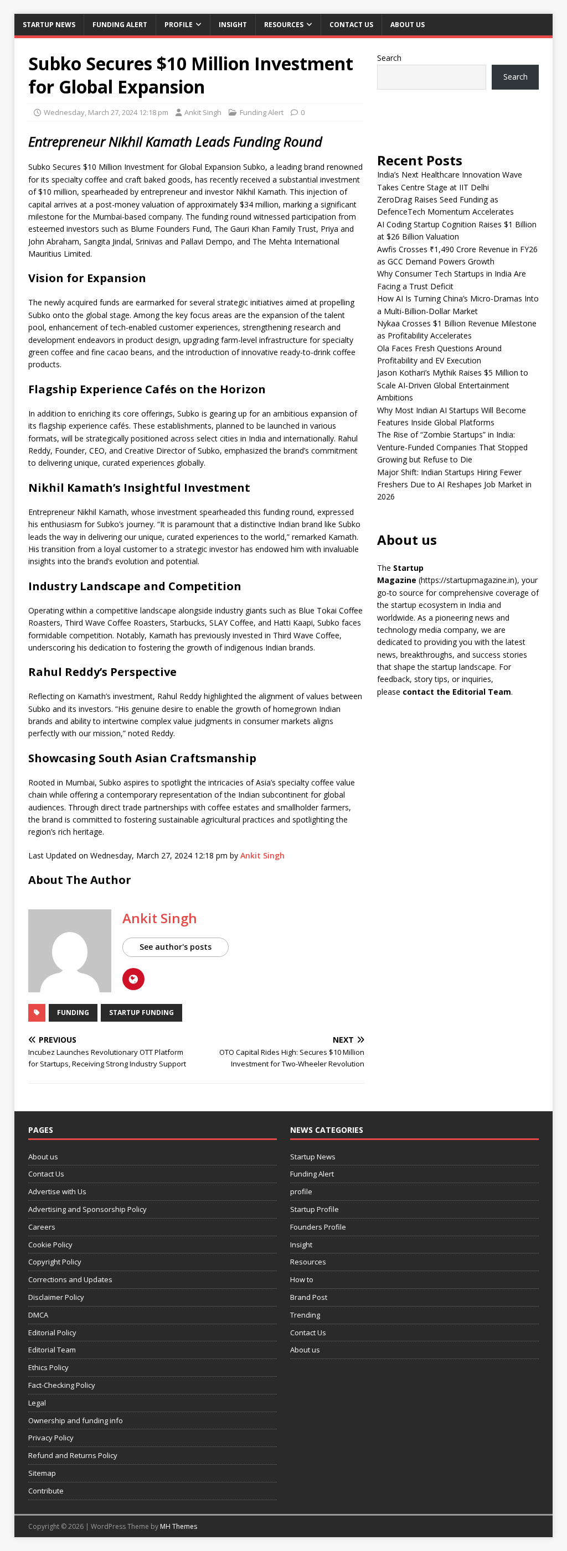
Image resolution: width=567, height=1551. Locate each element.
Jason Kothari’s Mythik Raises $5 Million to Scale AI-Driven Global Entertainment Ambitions (452, 385)
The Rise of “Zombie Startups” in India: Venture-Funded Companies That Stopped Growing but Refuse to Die (452, 447)
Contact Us (351, 24)
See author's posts (176, 946)
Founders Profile (318, 1227)
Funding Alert (119, 24)
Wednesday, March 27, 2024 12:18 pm (106, 112)
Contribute (46, 1491)
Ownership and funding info (75, 1420)
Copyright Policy (54, 1262)
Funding (73, 1012)
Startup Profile (314, 1209)
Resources (283, 24)
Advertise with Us (57, 1191)
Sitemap (42, 1473)
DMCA (38, 1315)
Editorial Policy (52, 1332)
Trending (305, 1315)
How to (301, 1279)
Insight (233, 24)
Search (389, 58)
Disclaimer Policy (56, 1297)
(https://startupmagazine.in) (468, 580)
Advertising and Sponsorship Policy (87, 1209)
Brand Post (308, 1297)
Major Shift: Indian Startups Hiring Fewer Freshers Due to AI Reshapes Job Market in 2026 (454, 484)
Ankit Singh (202, 112)
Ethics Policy (48, 1367)
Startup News (49, 24)
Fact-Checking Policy (61, 1385)
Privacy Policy (51, 1438)
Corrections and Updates (70, 1279)
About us (407, 24)
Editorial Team (52, 1350)
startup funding (141, 1012)
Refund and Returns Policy (72, 1455)
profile (178, 24)
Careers (41, 1227)
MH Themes (178, 1526)
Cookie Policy (50, 1245)
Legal (37, 1403)
